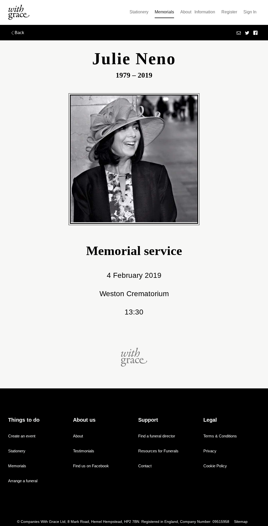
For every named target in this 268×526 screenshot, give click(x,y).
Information (204, 12)
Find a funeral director (156, 436)
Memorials (164, 12)
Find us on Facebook (91, 466)
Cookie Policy (215, 466)
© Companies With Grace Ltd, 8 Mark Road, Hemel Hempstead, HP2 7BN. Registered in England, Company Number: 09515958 (123, 522)
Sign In (249, 12)
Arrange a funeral (22, 481)
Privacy (209, 451)
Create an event (21, 436)
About (185, 12)
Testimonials (83, 451)
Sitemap (241, 522)
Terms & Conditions (220, 436)
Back (19, 32)
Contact (145, 466)
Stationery (139, 12)
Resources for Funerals (158, 451)
